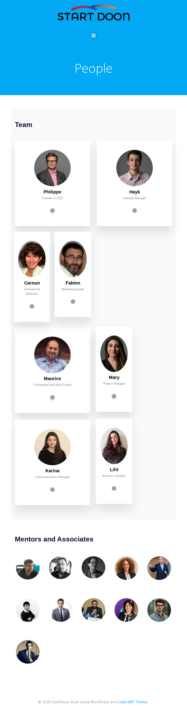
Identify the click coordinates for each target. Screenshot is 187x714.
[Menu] (93, 36)
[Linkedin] (52, 210)
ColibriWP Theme (132, 701)
